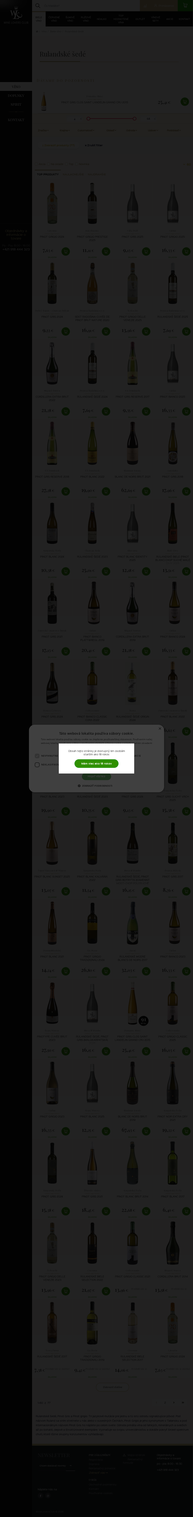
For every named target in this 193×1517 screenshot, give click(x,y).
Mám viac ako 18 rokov (96, 763)
